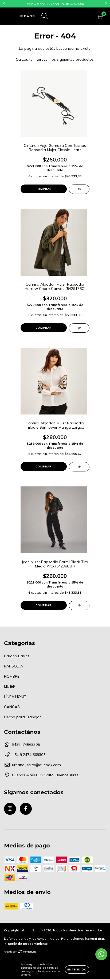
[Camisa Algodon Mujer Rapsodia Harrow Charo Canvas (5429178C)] (79, 328)
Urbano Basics (16, 656)
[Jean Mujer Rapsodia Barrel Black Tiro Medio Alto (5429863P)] (79, 605)
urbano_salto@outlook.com (36, 764)
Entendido (77, 969)
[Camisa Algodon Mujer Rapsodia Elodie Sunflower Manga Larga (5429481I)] (79, 466)
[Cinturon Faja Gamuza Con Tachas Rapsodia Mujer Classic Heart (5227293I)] (79, 189)
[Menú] (9, 16)
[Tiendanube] (20, 952)
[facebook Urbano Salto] (26, 809)
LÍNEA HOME (15, 696)
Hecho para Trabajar (22, 717)
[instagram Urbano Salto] (10, 809)
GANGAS (12, 706)
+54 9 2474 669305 (28, 754)
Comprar (44, 189)
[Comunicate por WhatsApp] (101, 954)
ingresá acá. (95, 938)
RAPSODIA (13, 666)
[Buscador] (44, 16)
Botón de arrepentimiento (28, 944)
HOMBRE (11, 676)
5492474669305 (26, 744)
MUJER (9, 686)
